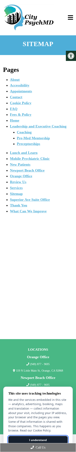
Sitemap (16, 194)
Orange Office (21, 176)
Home (14, 120)
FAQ (13, 109)
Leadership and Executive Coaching (38, 126)
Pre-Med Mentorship (33, 138)
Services (16, 188)
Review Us (18, 182)
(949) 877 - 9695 (40, 364)
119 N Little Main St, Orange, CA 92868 (39, 370)
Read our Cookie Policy (35, 430)
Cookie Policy (20, 103)
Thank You (18, 205)
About (15, 80)
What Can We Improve (28, 211)
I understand (38, 440)
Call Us (40, 447)
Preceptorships (28, 144)
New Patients (20, 164)
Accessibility (19, 85)
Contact (16, 97)
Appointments (21, 91)
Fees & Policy (20, 114)
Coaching (24, 132)
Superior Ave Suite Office (30, 200)
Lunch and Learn (23, 153)
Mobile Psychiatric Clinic (30, 159)
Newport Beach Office (27, 170)
